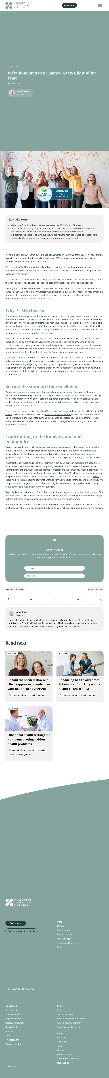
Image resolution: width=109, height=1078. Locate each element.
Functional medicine (15, 589)
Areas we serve (64, 1054)
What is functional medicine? (71, 1018)
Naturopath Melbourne (68, 1058)
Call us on (19, 989)
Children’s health (13, 1014)
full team (37, 447)
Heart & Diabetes (13, 1027)
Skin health (10, 1031)
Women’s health (13, 1044)
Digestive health (13, 1018)
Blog (17, 66)
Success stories (65, 1014)
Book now (69, 5)
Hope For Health (83, 483)
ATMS (59, 258)
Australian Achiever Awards (58, 414)
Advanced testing (17, 750)
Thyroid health (12, 1039)
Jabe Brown (23, 91)
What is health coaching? (69, 1022)
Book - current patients (21, 931)
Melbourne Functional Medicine (27, 450)
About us (61, 1037)
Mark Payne (74, 473)
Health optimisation (14, 1022)
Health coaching (95, 589)
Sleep (8, 1035)
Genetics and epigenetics (20, 754)
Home (10, 66)
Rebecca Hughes (93, 473)
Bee (52, 479)
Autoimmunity (12, 1010)
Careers (61, 1050)
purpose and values (15, 291)
